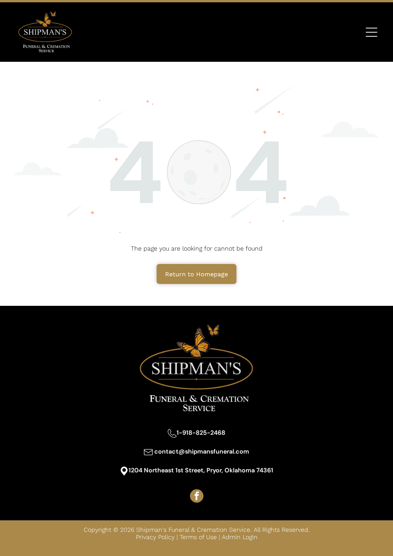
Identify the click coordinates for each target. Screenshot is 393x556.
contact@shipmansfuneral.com (201, 451)
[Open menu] (371, 32)
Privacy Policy (155, 537)
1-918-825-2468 (201, 433)
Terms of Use (198, 537)
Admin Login (240, 537)
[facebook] (196, 497)
